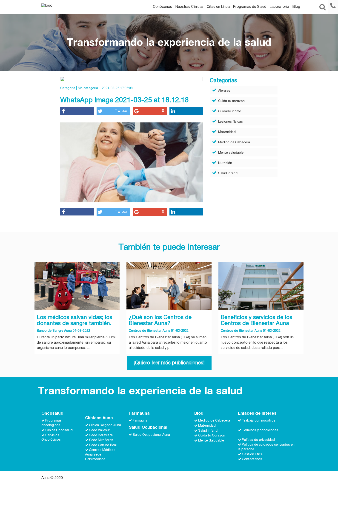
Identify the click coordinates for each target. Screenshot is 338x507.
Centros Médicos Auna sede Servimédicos (100, 455)
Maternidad (227, 132)
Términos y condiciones (260, 430)
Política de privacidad (258, 440)
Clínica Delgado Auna (105, 425)
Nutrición (225, 163)
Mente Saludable (211, 440)
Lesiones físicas (230, 122)
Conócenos (162, 7)
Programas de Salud (249, 7)
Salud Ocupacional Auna (151, 434)
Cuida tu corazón (231, 101)
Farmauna (140, 420)
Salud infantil (228, 173)
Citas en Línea (218, 7)
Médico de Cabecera (234, 142)
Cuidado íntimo (229, 111)
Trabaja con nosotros (258, 420)
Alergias (224, 91)
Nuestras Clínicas (189, 7)
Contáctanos (252, 459)
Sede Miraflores (101, 440)
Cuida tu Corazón (211, 435)
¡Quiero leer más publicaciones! (169, 363)
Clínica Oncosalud (59, 430)
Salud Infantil (208, 430)
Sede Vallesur (99, 430)
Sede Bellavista (101, 435)
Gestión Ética (252, 454)
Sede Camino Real (103, 445)
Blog (296, 7)
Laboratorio (279, 7)
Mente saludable (230, 153)
